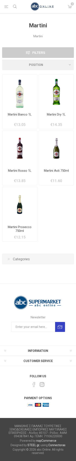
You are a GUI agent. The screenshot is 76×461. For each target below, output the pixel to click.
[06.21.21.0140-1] (19, 204)
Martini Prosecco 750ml (19, 229)
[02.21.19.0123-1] (19, 92)
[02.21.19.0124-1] (56, 92)
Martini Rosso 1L (19, 171)
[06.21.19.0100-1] (56, 148)
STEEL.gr (33, 445)
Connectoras (56, 445)
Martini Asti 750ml (56, 171)
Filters (38, 52)
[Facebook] (34, 384)
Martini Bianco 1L (20, 114)
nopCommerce (46, 440)
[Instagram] (42, 384)
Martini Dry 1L (56, 114)
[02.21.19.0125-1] (19, 148)
